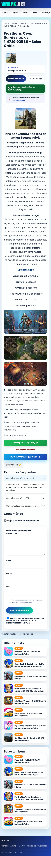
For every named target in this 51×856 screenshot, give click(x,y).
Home (6, 23)
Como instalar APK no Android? (20, 478)
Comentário (11, 534)
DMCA (22, 846)
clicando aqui (17, 404)
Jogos (5, 12)
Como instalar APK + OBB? (18, 498)
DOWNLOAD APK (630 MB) (23, 457)
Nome (9, 560)
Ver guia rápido (18, 100)
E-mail (10, 573)
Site (8, 587)
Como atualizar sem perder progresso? (24, 506)
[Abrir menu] (46, 4)
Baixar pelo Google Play (24, 443)
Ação (25, 12)
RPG (35, 12)
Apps (15, 12)
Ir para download (16, 78)
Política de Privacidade (37, 846)
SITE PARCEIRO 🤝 (13, 465)
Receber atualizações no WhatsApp (24, 88)
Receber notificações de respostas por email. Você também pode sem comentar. (25, 620)
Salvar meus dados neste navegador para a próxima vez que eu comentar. (25, 601)
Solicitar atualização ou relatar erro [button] (17, 634)
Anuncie (14, 846)
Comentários (36, 79)
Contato (5, 846)
